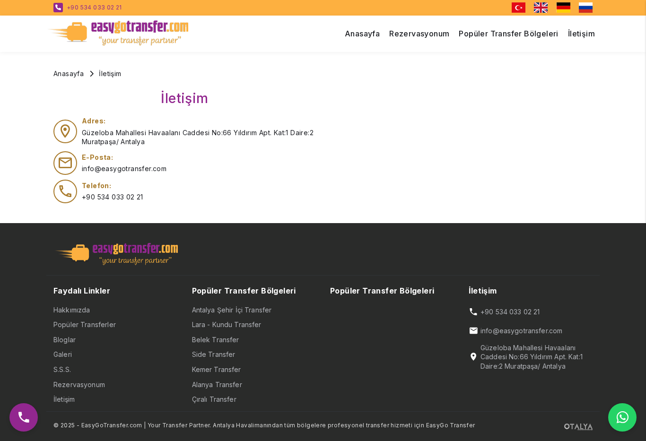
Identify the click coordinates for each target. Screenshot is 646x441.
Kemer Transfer (216, 369)
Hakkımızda (71, 310)
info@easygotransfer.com (124, 168)
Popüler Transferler (84, 324)
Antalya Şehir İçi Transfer (232, 310)
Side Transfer (214, 354)
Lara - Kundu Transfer (227, 324)
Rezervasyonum (79, 384)
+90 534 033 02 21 (94, 7)
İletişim (64, 399)
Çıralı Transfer (214, 399)
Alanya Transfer (217, 384)
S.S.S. (62, 369)
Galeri (62, 354)
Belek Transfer (215, 340)
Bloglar (64, 340)
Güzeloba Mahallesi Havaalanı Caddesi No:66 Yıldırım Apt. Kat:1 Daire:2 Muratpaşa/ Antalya (531, 357)
